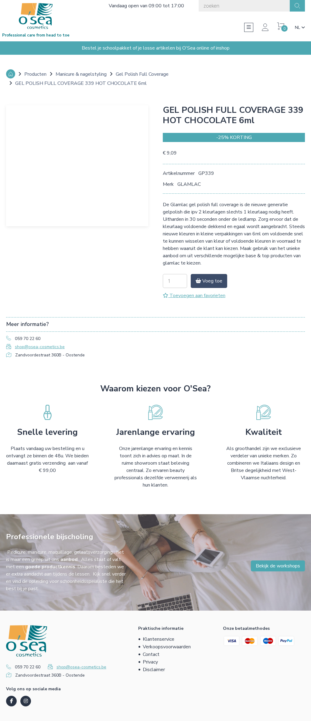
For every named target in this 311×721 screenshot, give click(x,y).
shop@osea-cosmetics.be (40, 347)
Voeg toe (211, 281)
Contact (151, 654)
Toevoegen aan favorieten (196, 295)
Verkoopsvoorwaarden (167, 646)
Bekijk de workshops (278, 566)
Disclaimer (154, 669)
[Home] (10, 73)
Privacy (150, 662)
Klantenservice (158, 639)
